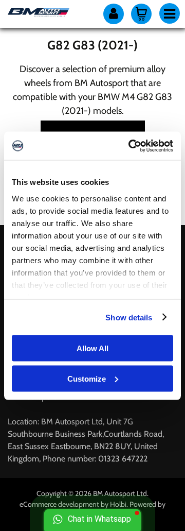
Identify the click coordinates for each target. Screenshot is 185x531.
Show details (128, 317)
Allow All (92, 348)
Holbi (118, 504)
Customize (86, 378)
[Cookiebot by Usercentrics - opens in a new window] (130, 145)
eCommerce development (59, 504)
